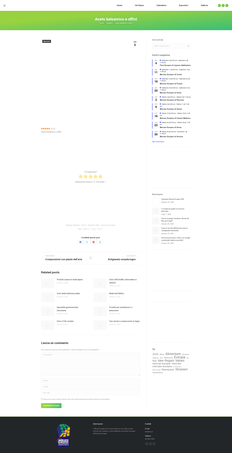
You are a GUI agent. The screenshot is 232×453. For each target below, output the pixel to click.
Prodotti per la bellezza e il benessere (120, 309)
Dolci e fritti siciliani (65, 321)
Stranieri (181, 369)
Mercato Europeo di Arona (170, 127)
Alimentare (86, 229)
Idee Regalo (166, 360)
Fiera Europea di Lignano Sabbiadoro (175, 65)
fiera (187, 358)
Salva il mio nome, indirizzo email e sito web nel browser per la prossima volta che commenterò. (76, 399)
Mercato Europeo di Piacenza (172, 100)
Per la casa (156, 370)
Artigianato (155, 358)
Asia (161, 358)
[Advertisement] (90, 110)
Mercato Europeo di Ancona (171, 136)
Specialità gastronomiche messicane (67, 309)
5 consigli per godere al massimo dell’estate (172, 210)
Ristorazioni (168, 369)
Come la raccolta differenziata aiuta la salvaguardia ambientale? (174, 229)
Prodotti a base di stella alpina (70, 279)
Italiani (100, 229)
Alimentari (185, 354)
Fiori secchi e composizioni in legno (124, 321)
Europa (94, 229)
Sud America (157, 373)
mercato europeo (162, 366)
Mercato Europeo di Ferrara (171, 83)
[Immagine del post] (47, 283)
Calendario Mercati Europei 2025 (172, 199)
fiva (154, 361)
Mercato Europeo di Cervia (171, 74)
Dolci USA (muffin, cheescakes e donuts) (123, 281)
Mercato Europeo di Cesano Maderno (175, 118)
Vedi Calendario (158, 141)
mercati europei (161, 363)
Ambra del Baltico (116, 293)
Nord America (177, 366)
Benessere (168, 358)
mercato (176, 363)
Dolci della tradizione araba (68, 293)
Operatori (46, 41)
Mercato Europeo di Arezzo (171, 109)
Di (83, 225)
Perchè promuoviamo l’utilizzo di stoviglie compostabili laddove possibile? (175, 239)
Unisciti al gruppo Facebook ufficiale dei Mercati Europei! (175, 220)
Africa (162, 354)
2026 (155, 354)
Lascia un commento (108, 225)
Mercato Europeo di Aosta (170, 92)
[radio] (80, 177)
